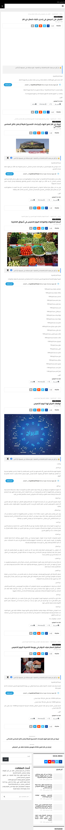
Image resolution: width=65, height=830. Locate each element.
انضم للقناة (8, 85)
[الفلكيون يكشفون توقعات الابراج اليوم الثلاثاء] (57, 797)
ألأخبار (55, 17)
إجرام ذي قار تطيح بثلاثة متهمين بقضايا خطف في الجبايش (31, 747)
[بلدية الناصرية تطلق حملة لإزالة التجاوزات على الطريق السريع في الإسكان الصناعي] (57, 787)
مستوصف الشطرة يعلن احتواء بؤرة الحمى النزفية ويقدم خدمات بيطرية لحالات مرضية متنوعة (43, 817)
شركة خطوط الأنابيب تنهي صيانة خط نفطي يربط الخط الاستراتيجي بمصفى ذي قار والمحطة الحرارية (43, 806)
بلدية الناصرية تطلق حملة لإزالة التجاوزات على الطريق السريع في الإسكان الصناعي (43, 786)
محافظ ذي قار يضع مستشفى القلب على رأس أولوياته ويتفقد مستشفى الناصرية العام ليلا (43, 775)
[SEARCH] (4, 796)
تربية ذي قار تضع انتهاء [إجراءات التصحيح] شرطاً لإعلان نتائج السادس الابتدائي (32, 738)
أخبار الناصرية (60, 17)
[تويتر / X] (22, 71)
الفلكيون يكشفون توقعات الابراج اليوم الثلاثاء (43, 796)
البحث (28, 756)
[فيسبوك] (48, 71)
